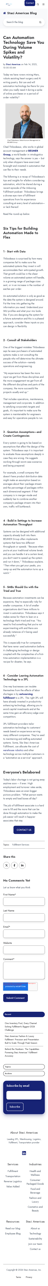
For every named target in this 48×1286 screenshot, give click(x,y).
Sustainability (35, 1238)
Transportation (12, 1176)
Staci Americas (35, 1221)
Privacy (29, 1277)
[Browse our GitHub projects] (24, 1153)
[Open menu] (43, 4)
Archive (8, 1073)
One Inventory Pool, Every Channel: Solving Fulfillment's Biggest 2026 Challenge (21, 1027)
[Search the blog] (40, 22)
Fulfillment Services (20, 844)
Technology (35, 1233)
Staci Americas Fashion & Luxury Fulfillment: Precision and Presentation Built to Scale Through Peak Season (22, 1039)
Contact (30, 2)
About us (35, 1228)
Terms (18, 1277)
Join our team (35, 1244)
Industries (35, 1164)
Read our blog (12, 1228)
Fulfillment (13, 1171)
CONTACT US (24, 830)
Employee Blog (13, 1233)
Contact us (35, 1249)
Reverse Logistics (13, 1181)
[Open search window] (38, 4)
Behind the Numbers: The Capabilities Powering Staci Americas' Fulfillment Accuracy (22, 1052)
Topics (8, 1066)
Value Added (12, 1186)
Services (12, 1164)
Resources (12, 1221)
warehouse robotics (13, 750)
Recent (8, 1014)
